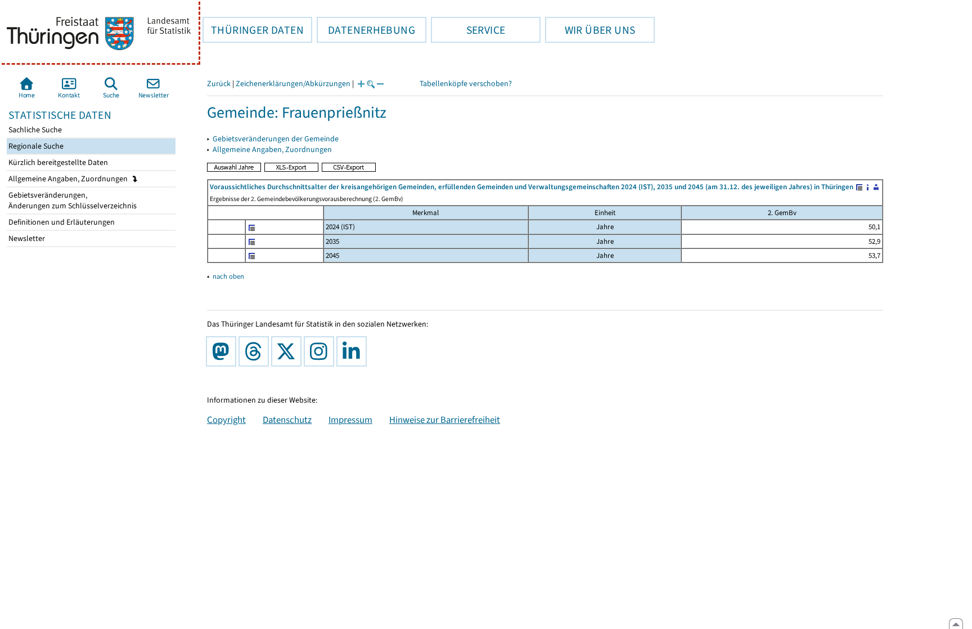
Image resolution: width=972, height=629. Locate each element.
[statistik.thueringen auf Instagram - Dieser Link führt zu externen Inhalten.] (321, 351)
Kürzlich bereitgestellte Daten (57, 162)
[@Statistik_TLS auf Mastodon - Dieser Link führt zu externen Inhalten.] (223, 351)
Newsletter (26, 238)
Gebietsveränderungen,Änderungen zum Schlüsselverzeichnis (72, 200)
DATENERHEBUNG (366, 30)
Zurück (219, 83)
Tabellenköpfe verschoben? (466, 83)
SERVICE (468, 30)
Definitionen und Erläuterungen (61, 222)
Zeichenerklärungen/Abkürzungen (293, 83)
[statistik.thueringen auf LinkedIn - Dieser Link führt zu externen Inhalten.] (354, 351)
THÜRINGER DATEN (253, 30)
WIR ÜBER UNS (590, 30)
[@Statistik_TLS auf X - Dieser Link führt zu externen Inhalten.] (288, 351)
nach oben (228, 276)
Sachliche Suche (34, 129)
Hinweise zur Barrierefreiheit (444, 419)
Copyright (226, 419)
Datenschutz (287, 419)
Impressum (350, 419)
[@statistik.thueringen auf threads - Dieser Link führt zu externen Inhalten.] (256, 351)
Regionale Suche (35, 146)
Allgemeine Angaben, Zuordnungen (69, 178)
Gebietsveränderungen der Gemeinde (276, 138)
